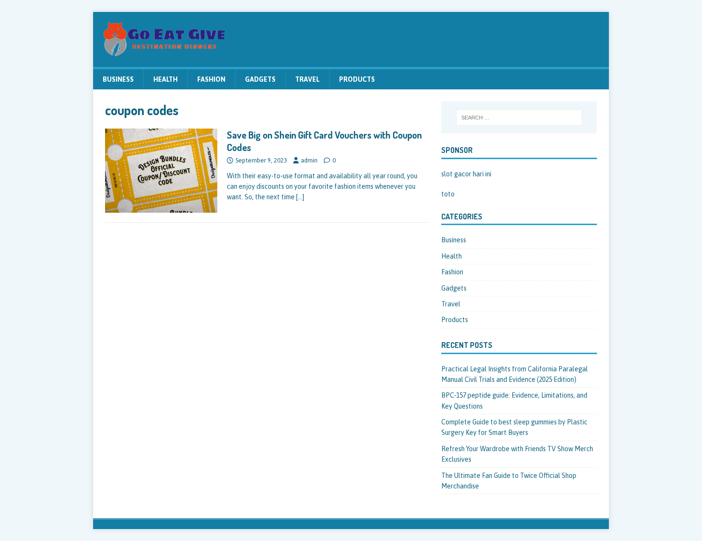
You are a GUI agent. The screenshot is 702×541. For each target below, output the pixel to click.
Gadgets (260, 79)
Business (118, 79)
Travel (307, 79)
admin (309, 160)
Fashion (211, 79)
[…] (300, 197)
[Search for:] (519, 117)
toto (448, 194)
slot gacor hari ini (466, 174)
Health (165, 79)
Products (357, 79)
